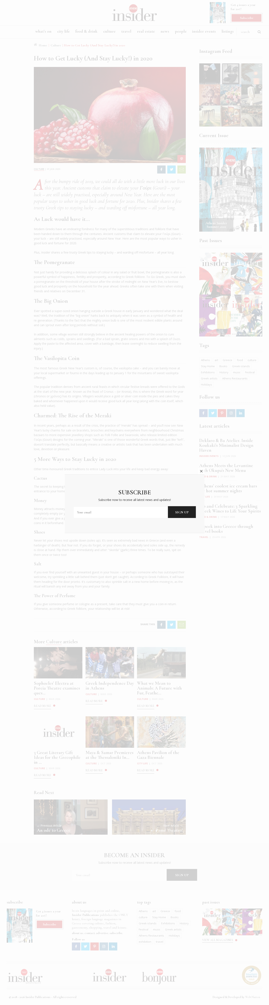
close (201, 471)
